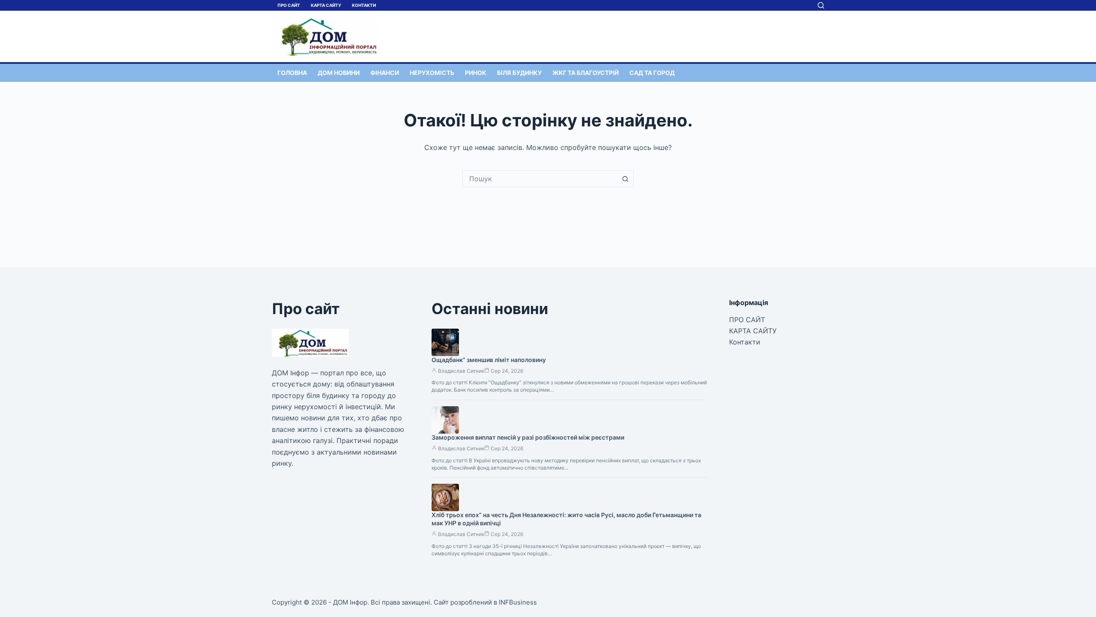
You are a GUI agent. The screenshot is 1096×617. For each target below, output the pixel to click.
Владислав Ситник (461, 371)
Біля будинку (519, 72)
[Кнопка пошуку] (625, 179)
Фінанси (384, 72)
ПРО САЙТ (288, 5)
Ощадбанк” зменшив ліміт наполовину (489, 359)
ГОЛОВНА (292, 72)
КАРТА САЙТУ (326, 5)
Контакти (364, 5)
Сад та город (652, 72)
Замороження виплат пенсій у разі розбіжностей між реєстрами (528, 437)
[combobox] (540, 178)
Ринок (475, 72)
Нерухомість (432, 72)
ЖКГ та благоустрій (585, 72)
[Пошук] (821, 5)
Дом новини (339, 72)
